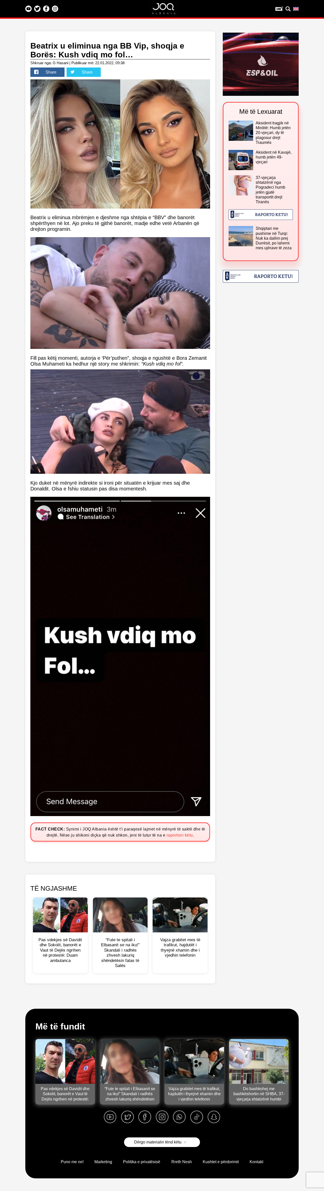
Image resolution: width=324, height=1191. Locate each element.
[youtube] (110, 1117)
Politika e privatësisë (141, 1162)
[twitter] (127, 1117)
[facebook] (144, 1117)
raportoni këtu (180, 835)
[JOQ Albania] (167, 10)
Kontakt (256, 1162)
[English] (296, 9)
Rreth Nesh (181, 1162)
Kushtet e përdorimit (221, 1162)
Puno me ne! (72, 1162)
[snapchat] (213, 1117)
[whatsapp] (179, 1117)
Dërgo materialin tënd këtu (157, 1142)
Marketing (103, 1162)
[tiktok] (196, 1117)
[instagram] (162, 1117)
